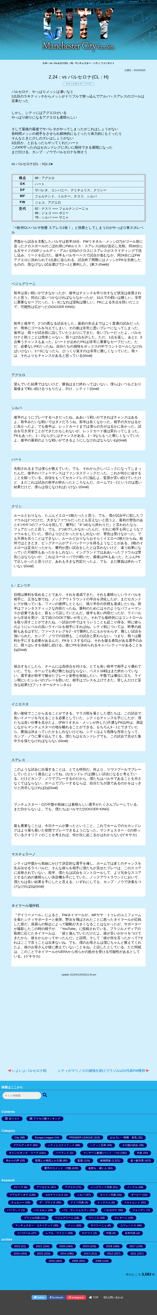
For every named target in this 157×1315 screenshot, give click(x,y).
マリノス (93, 1217)
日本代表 (130, 1233)
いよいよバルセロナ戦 (29, 1071)
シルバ (81, 1194)
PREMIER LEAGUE (81, 1137)
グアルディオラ (22, 1145)
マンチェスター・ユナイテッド (34, 1225)
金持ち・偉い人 (97, 1168)
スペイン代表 (108, 1194)
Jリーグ (18, 1187)
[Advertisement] (78, 1024)
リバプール (24, 1233)
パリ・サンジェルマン (75, 1210)
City (17, 1137)
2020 (62, 1246)
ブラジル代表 (32, 1217)
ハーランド (62, 1152)
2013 (87, 1253)
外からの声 (12, 1160)
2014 (63, 1253)
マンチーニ (121, 1217)
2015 (40, 1253)
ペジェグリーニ (64, 1217)
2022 (17, 1246)
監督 (80, 1160)
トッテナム (104, 1202)
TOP (95, 1297)
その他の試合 (130, 1145)
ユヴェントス (128, 1225)
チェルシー (18, 1202)
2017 (132, 1246)
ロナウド (87, 1233)
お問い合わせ (114, 1297)
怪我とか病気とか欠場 (48, 1160)
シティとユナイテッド (61, 1145)
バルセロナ (110, 1210)
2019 (86, 1246)
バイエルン (40, 1210)
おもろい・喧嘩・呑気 (123, 1137)
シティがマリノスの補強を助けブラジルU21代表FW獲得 (101, 1071)
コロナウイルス (54, 1194)
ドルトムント (132, 1202)
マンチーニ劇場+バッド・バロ (101, 1152)
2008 (98, 1260)
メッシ (72, 1225)
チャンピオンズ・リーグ (78, 83)
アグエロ (70, 1187)
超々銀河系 (137, 1160)
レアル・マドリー (56, 1233)
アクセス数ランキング (47, 1118)
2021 (39, 1246)
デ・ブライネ (47, 1202)
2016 (17, 1253)
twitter (41, 1297)
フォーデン (139, 1210)
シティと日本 (98, 1145)
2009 (75, 1260)
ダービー (136, 1194)
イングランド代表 (101, 1187)
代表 (139, 1152)
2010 (52, 1260)
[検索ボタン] (45, 1095)
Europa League (44, 1137)
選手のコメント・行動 (57, 1168)
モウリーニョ (99, 1225)
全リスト (14, 1118)
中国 (108, 1233)
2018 (109, 1246)
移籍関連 (105, 1160)
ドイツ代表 (77, 1202)
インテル (132, 1187)
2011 (133, 1253)
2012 (110, 1253)
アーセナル (43, 1187)
